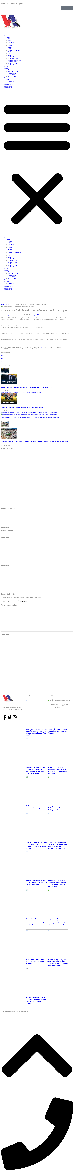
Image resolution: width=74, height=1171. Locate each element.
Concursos (11, 81)
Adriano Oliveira (13, 71)
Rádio (9, 52)
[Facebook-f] (5, 717)
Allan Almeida (12, 73)
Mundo (10, 47)
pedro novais (12, 315)
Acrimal (10, 70)
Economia (11, 42)
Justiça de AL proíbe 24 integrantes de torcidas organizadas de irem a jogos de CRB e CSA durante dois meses (34, 441)
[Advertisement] (33, 298)
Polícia (10, 39)
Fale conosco (8, 87)
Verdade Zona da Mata (14, 65)
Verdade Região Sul (13, 61)
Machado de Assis (13, 76)
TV (9, 53)
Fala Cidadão (8, 86)
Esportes (6, 78)
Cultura (10, 44)
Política (6, 66)
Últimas (39, 315)
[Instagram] (14, 717)
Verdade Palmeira (13, 58)
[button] (37, 163)
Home (6, 35)
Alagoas (34, 315)
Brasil (9, 40)
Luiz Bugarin (12, 74)
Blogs (6, 68)
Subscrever (23, 601)
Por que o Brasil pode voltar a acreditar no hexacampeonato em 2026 (22, 407)
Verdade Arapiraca (13, 57)
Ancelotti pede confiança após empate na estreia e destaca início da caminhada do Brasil (27, 387)
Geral (9, 48)
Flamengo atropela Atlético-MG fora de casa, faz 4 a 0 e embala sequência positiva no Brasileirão (30, 417)
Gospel (10, 45)
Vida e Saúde (12, 55)
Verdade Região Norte (14, 60)
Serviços (6, 79)
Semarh (41, 347)
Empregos (11, 83)
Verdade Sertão (12, 63)
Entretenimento (8, 84)
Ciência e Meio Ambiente (15, 50)
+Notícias (7, 37)
